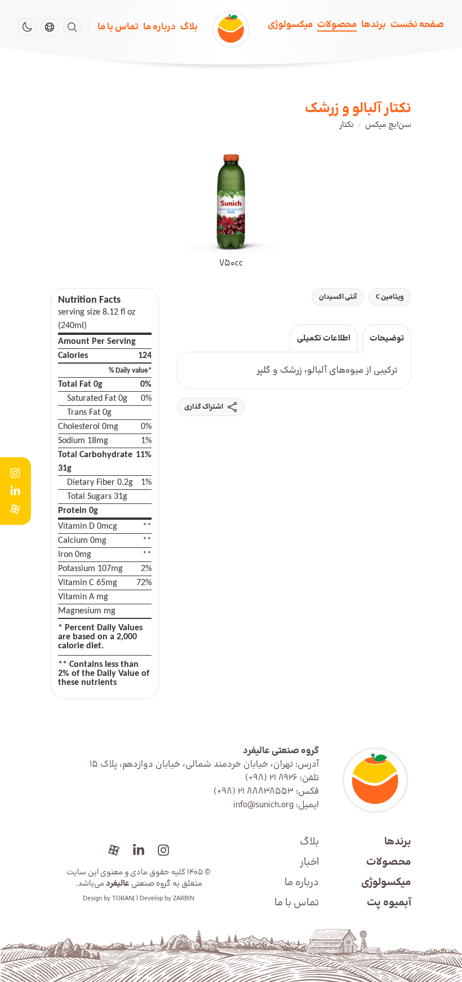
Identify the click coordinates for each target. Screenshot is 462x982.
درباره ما (159, 27)
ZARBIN (183, 898)
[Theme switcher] (27, 27)
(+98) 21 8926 (271, 778)
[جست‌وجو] (72, 27)
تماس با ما (118, 27)
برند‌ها (373, 25)
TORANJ (123, 898)
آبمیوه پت (389, 902)
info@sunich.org (263, 805)
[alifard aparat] (114, 850)
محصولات (337, 25)
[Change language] (50, 27)
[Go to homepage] (369, 780)
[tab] (386, 338)
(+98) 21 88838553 (254, 791)
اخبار (309, 862)
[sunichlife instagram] (163, 850)
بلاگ (189, 27)
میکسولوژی (290, 25)
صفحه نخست (417, 25)
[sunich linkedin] (138, 850)
